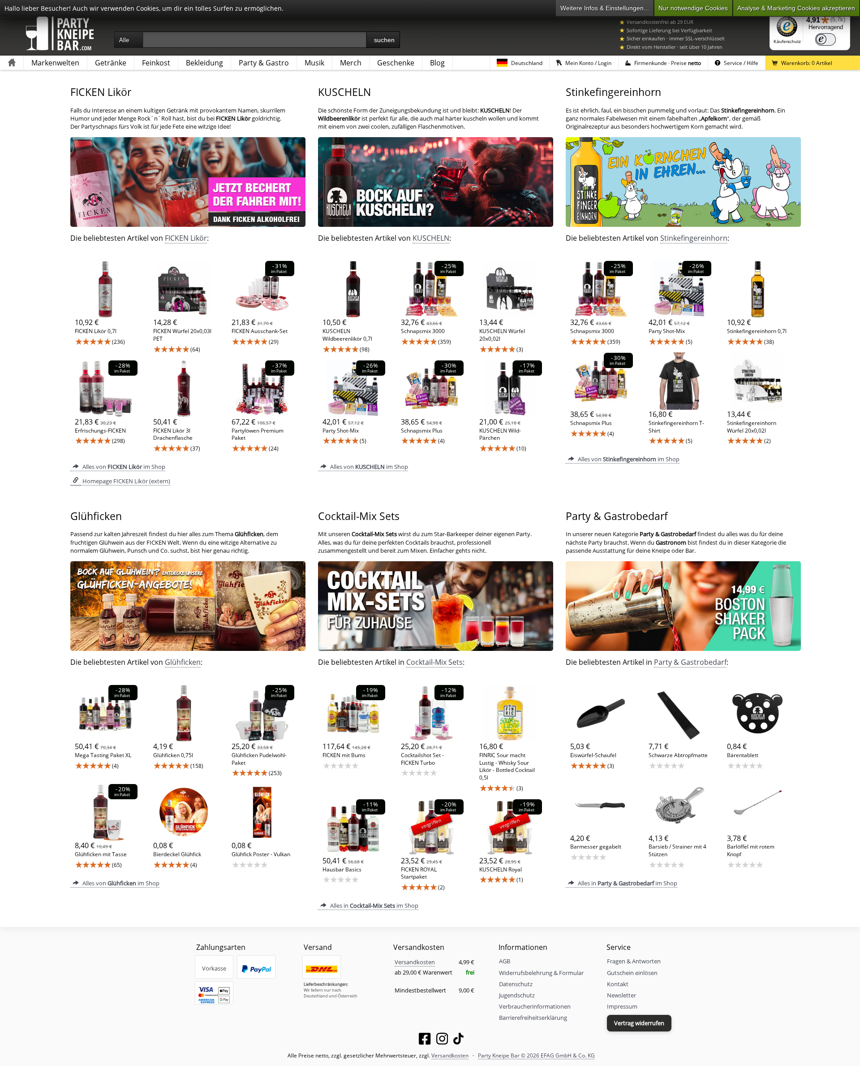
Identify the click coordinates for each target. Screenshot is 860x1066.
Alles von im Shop (123, 467)
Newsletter (621, 995)
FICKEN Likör (186, 238)
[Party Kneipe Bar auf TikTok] (458, 1040)
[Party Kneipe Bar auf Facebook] (424, 1040)
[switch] (825, 39)
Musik (314, 63)
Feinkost (156, 63)
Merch (350, 63)
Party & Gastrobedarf (690, 662)
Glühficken (183, 662)
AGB (504, 961)
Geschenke (395, 63)
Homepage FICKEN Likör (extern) (125, 481)
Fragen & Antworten (634, 961)
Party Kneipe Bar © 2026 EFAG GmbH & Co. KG (536, 1055)
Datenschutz (516, 984)
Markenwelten (55, 63)
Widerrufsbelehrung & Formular (541, 973)
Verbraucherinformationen (535, 1006)
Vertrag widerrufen (639, 1023)
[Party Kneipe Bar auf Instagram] (442, 1040)
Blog (437, 63)
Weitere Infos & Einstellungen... (604, 8)
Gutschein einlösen (632, 973)
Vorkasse (214, 968)
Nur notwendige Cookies (693, 8)
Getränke (110, 63)
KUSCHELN (431, 238)
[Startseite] (11, 63)
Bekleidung (204, 63)
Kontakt (617, 984)
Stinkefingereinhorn (693, 238)
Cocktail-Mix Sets (434, 662)
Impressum (622, 1006)
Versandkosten (415, 962)
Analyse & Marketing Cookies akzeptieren (796, 8)
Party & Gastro (264, 63)
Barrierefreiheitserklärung (533, 1018)
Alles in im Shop (373, 905)
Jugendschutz (517, 995)
